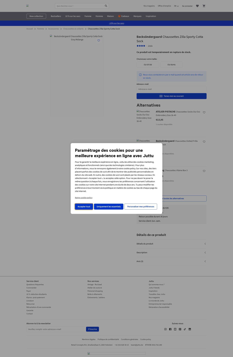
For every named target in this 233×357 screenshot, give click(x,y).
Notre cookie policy (83, 197)
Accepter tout (84, 206)
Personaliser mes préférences (140, 206)
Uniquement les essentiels (109, 206)
